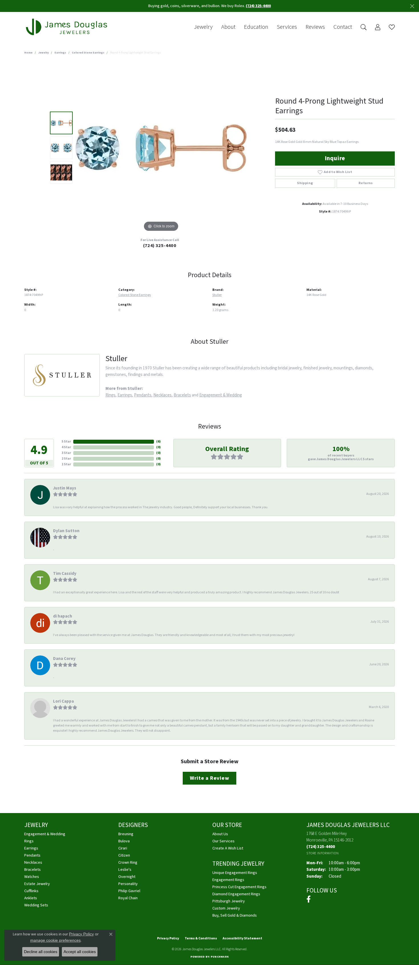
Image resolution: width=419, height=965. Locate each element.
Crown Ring (127, 862)
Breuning (125, 834)
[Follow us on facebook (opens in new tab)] (308, 899)
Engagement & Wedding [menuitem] (44, 834)
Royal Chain (128, 898)
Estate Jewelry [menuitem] (37, 884)
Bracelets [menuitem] (32, 870)
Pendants (142, 395)
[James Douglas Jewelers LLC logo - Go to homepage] (67, 27)
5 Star (66, 441)
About (228, 27)
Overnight (126, 877)
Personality (128, 884)
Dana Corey (64, 658)
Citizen (124, 855)
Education (256, 27)
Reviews (315, 27)
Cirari (122, 848)
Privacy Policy (168, 938)
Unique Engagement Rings (234, 873)
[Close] (412, 6)
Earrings (60, 53)
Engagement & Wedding (220, 395)
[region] (161, 147)
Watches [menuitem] (31, 877)
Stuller (217, 295)
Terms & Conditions (201, 938)
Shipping (305, 183)
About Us (220, 834)
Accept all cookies (80, 951)
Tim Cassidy (64, 573)
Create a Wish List (227, 848)
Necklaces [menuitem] (33, 862)
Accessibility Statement (242, 938)
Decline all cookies (40, 951)
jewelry (43, 53)
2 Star (66, 458)
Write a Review (209, 778)
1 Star (66, 464)
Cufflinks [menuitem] (31, 891)
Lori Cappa (63, 701)
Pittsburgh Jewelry (228, 901)
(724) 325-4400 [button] (258, 6)
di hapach (62, 616)
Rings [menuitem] (29, 841)
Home (28, 53)
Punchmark (220, 957)
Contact (342, 27)
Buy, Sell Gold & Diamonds (234, 915)
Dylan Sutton (66, 531)
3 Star (66, 452)
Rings (110, 395)
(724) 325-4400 (159, 245)
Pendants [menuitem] (32, 855)
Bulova (124, 841)
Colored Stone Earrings (88, 53)
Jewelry (203, 27)
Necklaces (162, 395)
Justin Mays (64, 488)
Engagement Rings (228, 880)
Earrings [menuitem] (31, 848)
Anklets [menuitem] (30, 898)
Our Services (223, 841)
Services (287, 27)
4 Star (66, 447)
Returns (366, 183)
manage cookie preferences (55, 940)
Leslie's (124, 870)
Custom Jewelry (226, 908)
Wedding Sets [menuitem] (36, 905)
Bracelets (182, 395)
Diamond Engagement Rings (236, 894)
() (158, 441)
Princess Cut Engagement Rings (239, 887)
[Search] (364, 27)
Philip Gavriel (129, 891)
